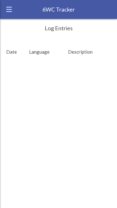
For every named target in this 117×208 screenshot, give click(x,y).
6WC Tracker (58, 9)
